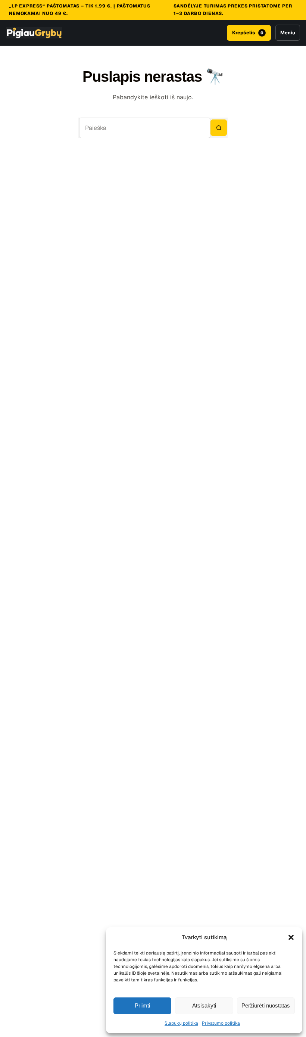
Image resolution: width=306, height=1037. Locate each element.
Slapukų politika (181, 1023)
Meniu (287, 32)
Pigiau (34, 32)
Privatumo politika (221, 1023)
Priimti (142, 1005)
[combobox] (144, 128)
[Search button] (218, 127)
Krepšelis (247, 32)
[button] (291, 937)
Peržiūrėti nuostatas (265, 1005)
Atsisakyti (204, 1005)
